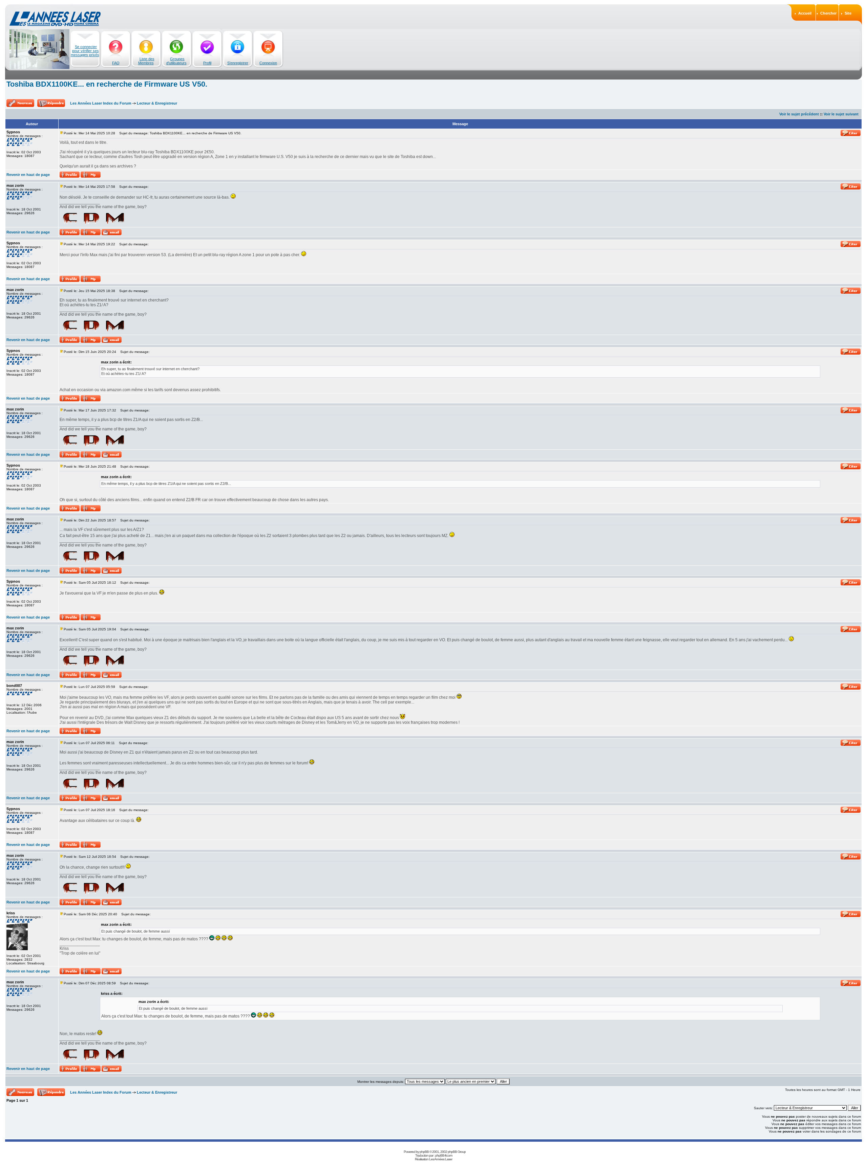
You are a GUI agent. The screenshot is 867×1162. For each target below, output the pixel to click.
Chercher (828, 13)
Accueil (804, 13)
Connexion (268, 63)
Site (848, 13)
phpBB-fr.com (443, 1155)
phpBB (424, 1152)
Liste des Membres (146, 61)
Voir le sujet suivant (841, 114)
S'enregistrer (237, 63)
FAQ (116, 63)
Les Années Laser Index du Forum (100, 103)
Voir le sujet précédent (799, 114)
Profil (207, 63)
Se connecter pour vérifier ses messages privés (85, 51)
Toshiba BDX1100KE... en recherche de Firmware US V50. (106, 84)
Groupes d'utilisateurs (176, 61)
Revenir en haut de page (28, 175)
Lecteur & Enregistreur (157, 103)
